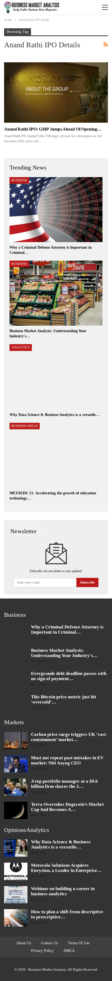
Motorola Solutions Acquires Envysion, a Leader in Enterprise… (66, 868)
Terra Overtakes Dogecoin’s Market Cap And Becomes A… (67, 807)
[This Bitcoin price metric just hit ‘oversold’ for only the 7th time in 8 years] (15, 703)
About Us (23, 943)
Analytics (20, 347)
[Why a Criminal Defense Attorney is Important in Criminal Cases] (56, 209)
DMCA (69, 951)
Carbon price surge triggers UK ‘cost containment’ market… (68, 737)
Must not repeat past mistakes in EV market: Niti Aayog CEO (67, 760)
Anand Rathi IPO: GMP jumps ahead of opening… (52, 129)
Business (19, 180)
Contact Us (49, 943)
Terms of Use (78, 943)
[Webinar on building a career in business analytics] (15, 894)
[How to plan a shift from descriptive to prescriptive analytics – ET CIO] (15, 918)
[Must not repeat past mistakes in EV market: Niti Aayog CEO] (15, 764)
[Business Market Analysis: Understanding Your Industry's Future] (56, 293)
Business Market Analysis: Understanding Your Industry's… (64, 653)
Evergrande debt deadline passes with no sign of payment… (68, 676)
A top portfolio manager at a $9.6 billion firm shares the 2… (64, 784)
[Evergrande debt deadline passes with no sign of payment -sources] (15, 679)
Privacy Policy (42, 951)
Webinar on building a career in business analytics (63, 891)
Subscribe (87, 582)
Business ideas (24, 426)
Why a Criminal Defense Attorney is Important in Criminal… (67, 629)
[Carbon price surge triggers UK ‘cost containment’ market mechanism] (15, 740)
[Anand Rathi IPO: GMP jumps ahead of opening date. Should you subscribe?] (56, 92)
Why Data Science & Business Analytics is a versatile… (61, 844)
